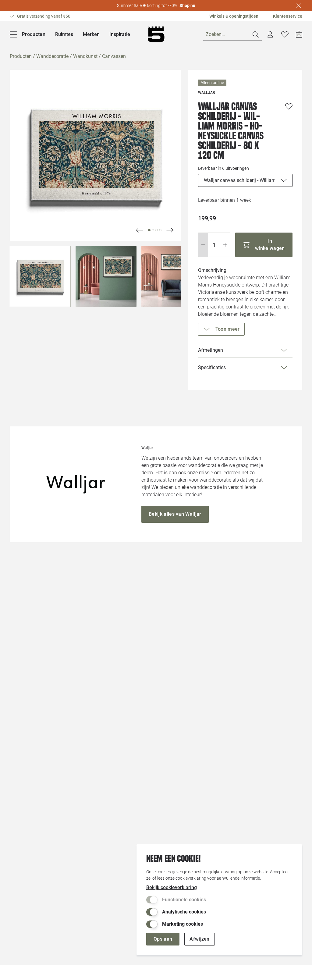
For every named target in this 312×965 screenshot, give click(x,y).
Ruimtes (64, 34)
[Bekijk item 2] (156, 230)
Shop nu (187, 5)
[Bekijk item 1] (153, 230)
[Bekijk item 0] (149, 230)
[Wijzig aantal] (214, 245)
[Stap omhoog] (225, 245)
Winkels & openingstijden (233, 16)
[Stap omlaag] (203, 245)
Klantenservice (287, 16)
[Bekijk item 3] (160, 230)
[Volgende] (139, 230)
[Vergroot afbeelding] (95, 155)
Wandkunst (85, 56)
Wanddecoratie (52, 56)
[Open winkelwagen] (299, 34)
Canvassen (114, 56)
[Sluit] (298, 5)
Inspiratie (119, 34)
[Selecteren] (40, 276)
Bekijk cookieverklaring (171, 887)
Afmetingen (210, 350)
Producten (21, 56)
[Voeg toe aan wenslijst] (288, 106)
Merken (91, 34)
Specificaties (212, 367)
